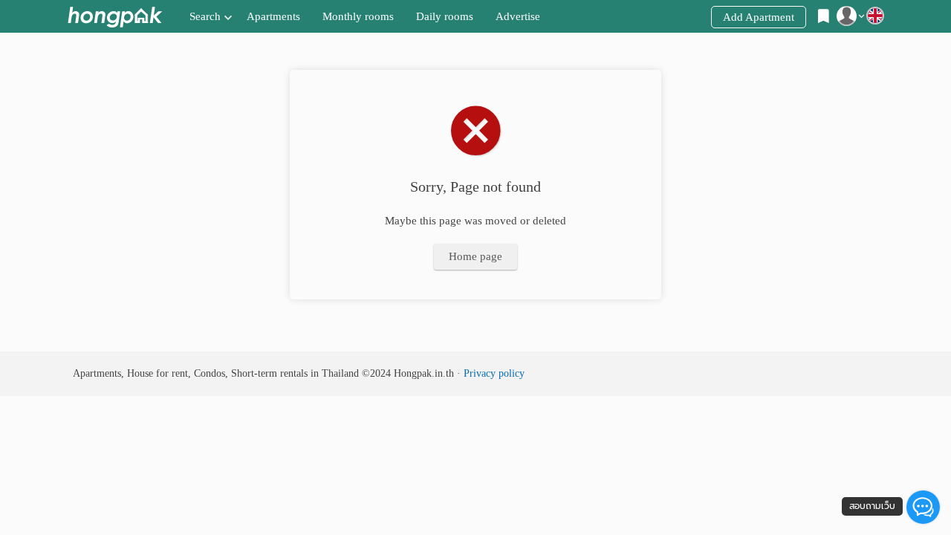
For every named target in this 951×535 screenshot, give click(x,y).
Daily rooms (444, 16)
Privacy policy (494, 373)
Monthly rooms (358, 16)
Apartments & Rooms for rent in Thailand (115, 17)
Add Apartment (758, 17)
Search (205, 16)
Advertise (518, 16)
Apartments (273, 16)
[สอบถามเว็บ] (923, 507)
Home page (475, 256)
